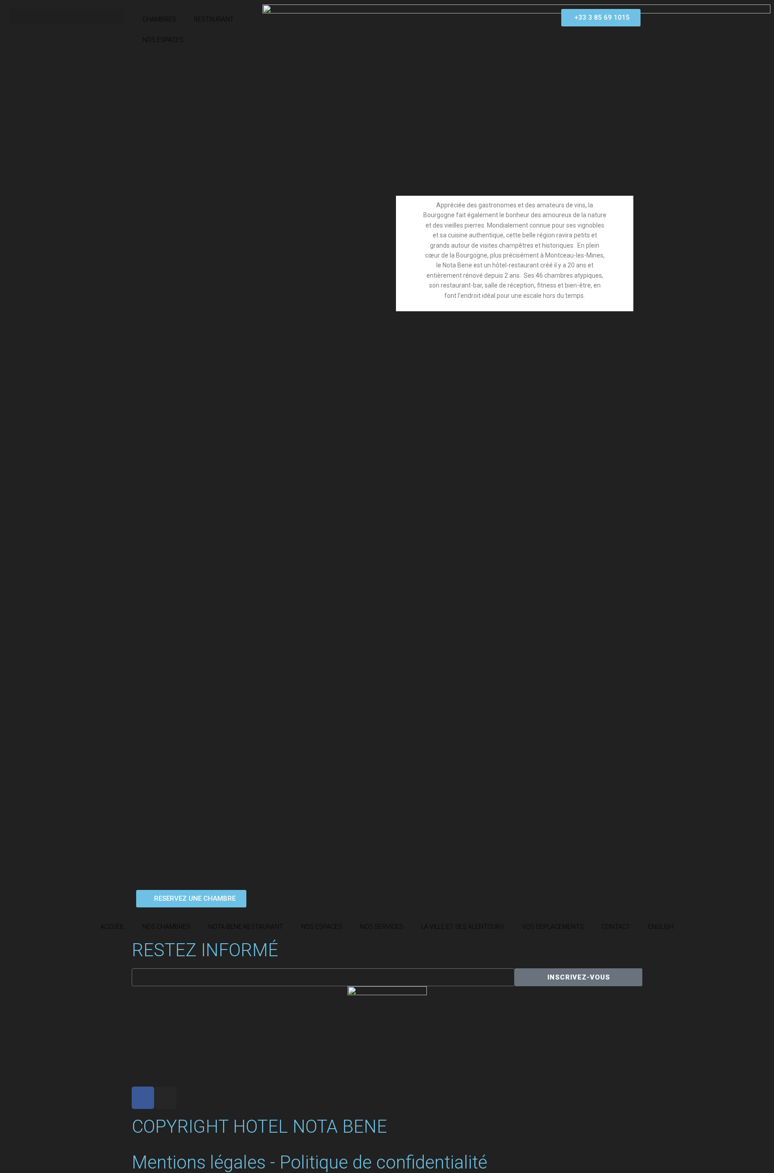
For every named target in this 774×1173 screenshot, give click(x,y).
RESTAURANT (214, 19)
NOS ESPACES (163, 39)
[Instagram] (165, 1098)
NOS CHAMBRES (166, 926)
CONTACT (616, 926)
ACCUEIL (112, 926)
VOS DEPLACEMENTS (553, 926)
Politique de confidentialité (383, 1162)
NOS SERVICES (381, 926)
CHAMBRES (159, 19)
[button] (67, 16)
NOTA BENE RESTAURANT (245, 926)
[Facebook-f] (143, 1098)
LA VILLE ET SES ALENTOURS (462, 926)
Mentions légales (199, 1162)
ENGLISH (661, 926)
